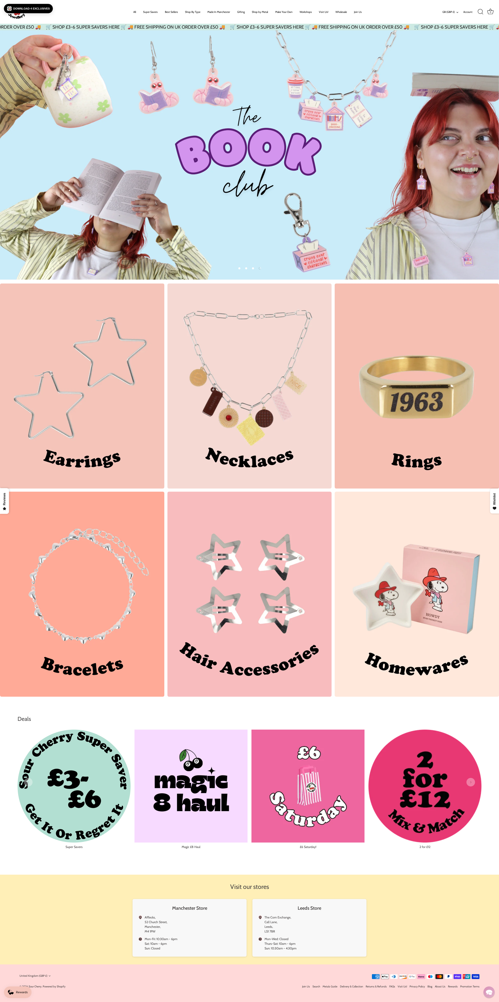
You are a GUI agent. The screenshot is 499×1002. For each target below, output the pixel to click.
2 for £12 (424, 847)
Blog (429, 986)
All (134, 11)
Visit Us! (323, 11)
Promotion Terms (470, 986)
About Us (440, 986)
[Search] (480, 12)
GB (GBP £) (448, 11)
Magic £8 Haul (191, 847)
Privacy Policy (417, 986)
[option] (249, 155)
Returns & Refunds (376, 986)
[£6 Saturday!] (308, 786)
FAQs (392, 986)
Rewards (453, 986)
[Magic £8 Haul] (191, 786)
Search (316, 986)
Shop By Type (192, 11)
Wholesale (341, 11)
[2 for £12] (424, 786)
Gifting (241, 11)
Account (467, 11)
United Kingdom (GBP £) (33, 975)
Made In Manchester (218, 11)
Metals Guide (330, 986)
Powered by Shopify (54, 986)
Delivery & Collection (351, 986)
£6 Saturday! (308, 847)
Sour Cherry (35, 986)
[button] (239, 268)
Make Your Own (284, 11)
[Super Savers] (74, 786)
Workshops (306, 11)
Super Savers (150, 11)
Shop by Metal (260, 11)
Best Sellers (171, 11)
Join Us (358, 11)
